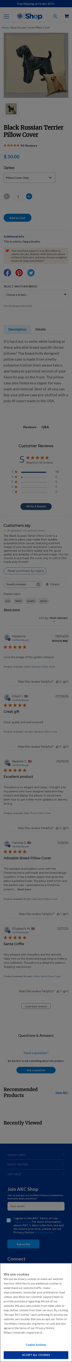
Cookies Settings (36, 1344)
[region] (36, 1312)
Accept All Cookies (36, 1354)
